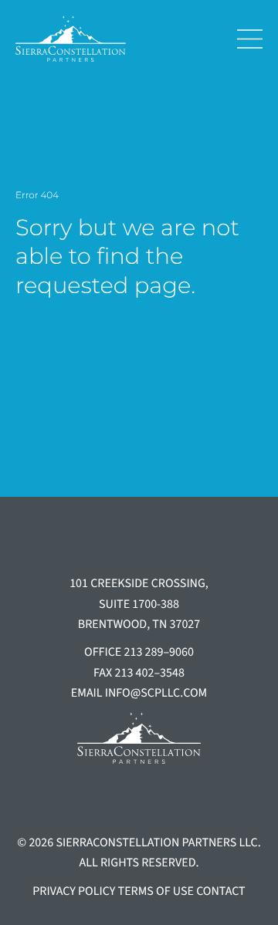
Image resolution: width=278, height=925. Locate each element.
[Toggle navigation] (244, 39)
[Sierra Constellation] (114, 38)
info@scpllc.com (156, 693)
